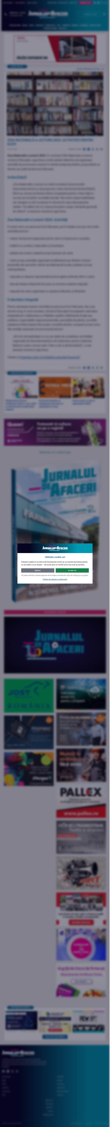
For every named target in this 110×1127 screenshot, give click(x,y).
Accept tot (71, 570)
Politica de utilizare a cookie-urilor (54, 579)
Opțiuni (37, 570)
